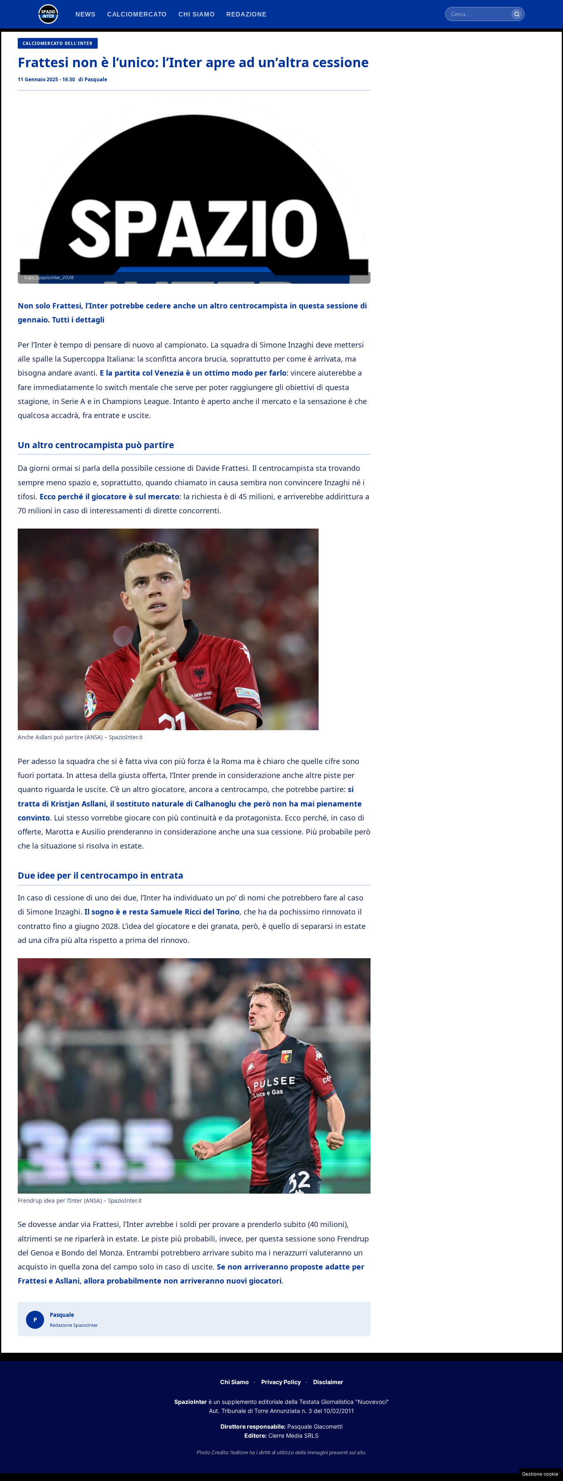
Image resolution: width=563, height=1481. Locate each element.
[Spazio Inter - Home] (48, 14)
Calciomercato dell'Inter (58, 43)
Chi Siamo (234, 1381)
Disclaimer (328, 1381)
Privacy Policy (281, 1381)
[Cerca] (516, 14)
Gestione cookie (540, 1474)
